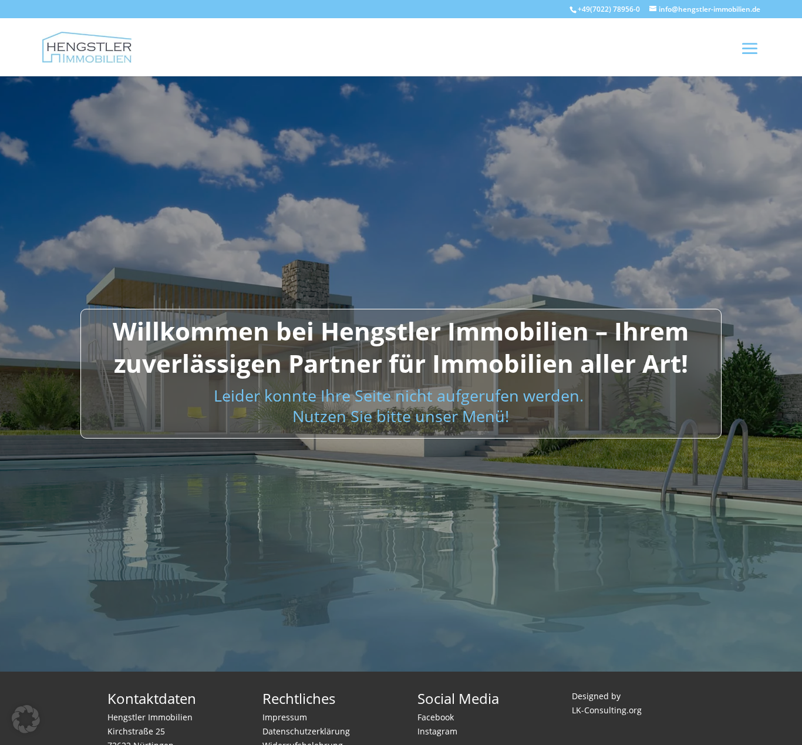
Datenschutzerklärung (306, 731)
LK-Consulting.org (607, 710)
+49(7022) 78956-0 (609, 9)
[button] (26, 719)
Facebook (435, 717)
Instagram (437, 731)
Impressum (284, 717)
